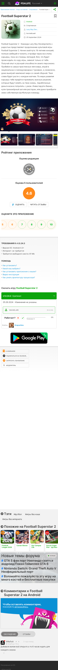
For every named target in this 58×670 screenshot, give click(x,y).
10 (51, 224)
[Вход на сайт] (55, 3)
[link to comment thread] (16, 641)
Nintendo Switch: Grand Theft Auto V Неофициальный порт (28, 570)
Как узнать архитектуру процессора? (19, 277)
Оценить (19, 204)
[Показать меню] (3, 3)
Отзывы (26, 634)
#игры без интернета (12, 519)
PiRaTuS (9, 641)
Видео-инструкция (11, 274)
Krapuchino (19, 325)
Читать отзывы (38, 204)
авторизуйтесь (21, 607)
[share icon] (54, 9)
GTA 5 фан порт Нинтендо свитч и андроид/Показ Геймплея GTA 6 (27, 562)
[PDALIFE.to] (23, 3)
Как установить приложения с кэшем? (19, 271)
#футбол (18, 514)
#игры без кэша (32, 514)
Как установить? (10, 265)
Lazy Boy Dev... (32, 29)
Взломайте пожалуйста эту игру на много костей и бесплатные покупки (28, 578)
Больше (52, 555)
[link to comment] (18, 641)
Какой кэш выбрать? (11, 268)
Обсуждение (10, 634)
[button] (27, 139)
